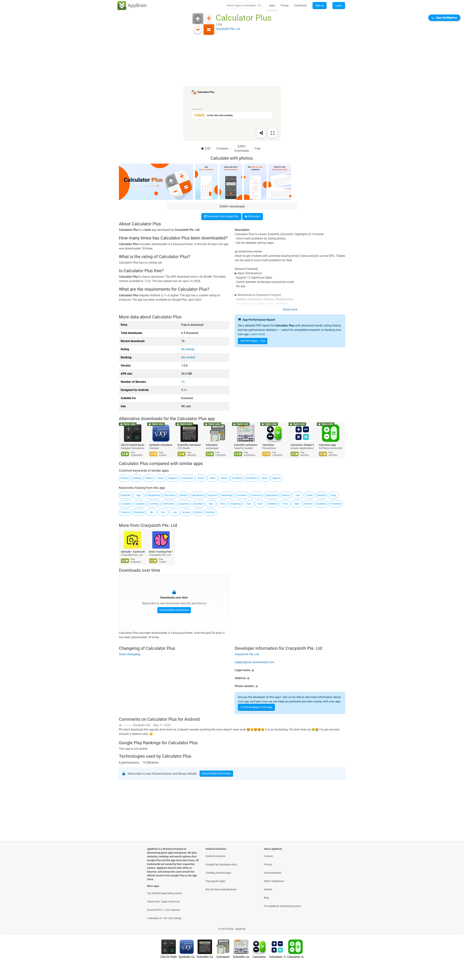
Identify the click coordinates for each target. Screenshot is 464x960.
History (286, 495)
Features (256, 495)
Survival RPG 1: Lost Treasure (163, 909)
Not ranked (188, 357)
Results (321, 495)
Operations (271, 495)
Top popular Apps (215, 881)
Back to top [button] (455, 927)
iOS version (253, 216)
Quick (309, 495)
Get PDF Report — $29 (253, 340)
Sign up (319, 5)
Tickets (149, 478)
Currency (154, 503)
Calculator (212, 444)
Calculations (153, 495)
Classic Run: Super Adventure (163, 901)
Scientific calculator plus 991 (246, 444)
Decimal (210, 512)
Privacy (268, 864)
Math (224, 478)
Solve (213, 478)
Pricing (284, 5)
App (138, 495)
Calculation (197, 495)
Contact (268, 856)
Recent (308, 503)
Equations (184, 503)
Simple (183, 495)
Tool (248, 503)
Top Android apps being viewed (164, 893)
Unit (298, 495)
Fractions (335, 503)
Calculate (126, 503)
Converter (241, 495)
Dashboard (300, 5)
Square (276, 478)
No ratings (187, 349)
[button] (290, 670)
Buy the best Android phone (221, 889)
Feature (125, 512)
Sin (151, 512)
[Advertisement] (227, 61)
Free (285, 503)
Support (172, 478)
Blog (266, 897)
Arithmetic (169, 503)
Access (186, 512)
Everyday (138, 512)
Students (321, 503)
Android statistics (215, 856)
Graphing (235, 503)
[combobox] (241, 5)
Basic (201, 478)
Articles (268, 889)
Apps (272, 5)
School (198, 512)
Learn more (257, 334)
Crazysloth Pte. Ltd (158, 525)
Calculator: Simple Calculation (302, 444)
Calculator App (327, 444)
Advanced (226, 495)
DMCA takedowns (274, 881)
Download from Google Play (223, 216)
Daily (296, 503)
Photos (125, 478)
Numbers (251, 478)
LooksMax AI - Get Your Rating (164, 918)
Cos (163, 512)
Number (198, 503)
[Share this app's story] (261, 133)
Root (264, 478)
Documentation (272, 872)
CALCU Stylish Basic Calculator (132, 444)
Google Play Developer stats (221, 864)
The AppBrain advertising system (282, 906)
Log (174, 512)
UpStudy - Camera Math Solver (132, 551)
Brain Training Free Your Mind (161, 551)
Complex (140, 503)
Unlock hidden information (174, 610)
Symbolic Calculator (160, 444)
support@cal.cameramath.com (254, 662)
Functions (169, 495)
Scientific (126, 495)
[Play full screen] (272, 133)
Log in (338, 5)
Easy (333, 495)
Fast (260, 503)
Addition (272, 503)
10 (183, 382)
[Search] (259, 5)
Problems (237, 478)
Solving (137, 478)
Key (211, 503)
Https (161, 478)
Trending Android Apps (218, 872)
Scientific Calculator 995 (189, 444)
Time (222, 503)
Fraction (212, 495)
